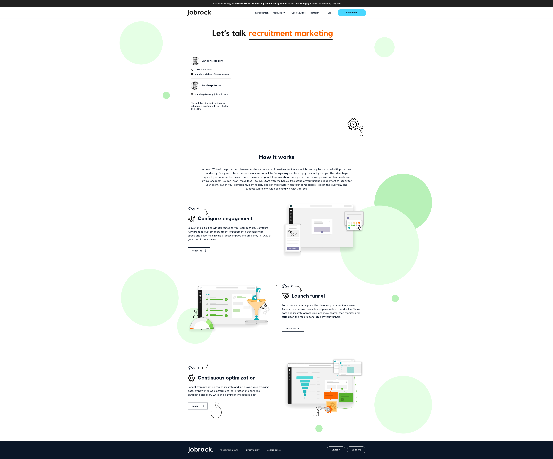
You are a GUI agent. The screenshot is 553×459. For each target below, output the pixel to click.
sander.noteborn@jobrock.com (212, 73)
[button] (278, 13)
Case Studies (298, 12)
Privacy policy (252, 449)
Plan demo (352, 12)
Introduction (262, 12)
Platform (314, 12)
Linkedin (336, 449)
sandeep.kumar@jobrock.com (211, 94)
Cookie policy (274, 449)
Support (356, 449)
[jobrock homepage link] (199, 13)
